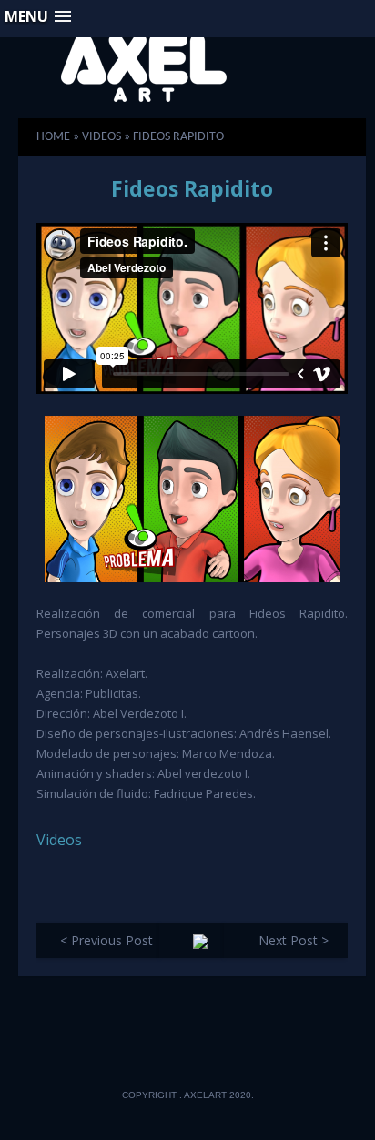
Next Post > (293, 940)
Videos (59, 840)
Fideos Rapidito (192, 188)
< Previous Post (106, 940)
